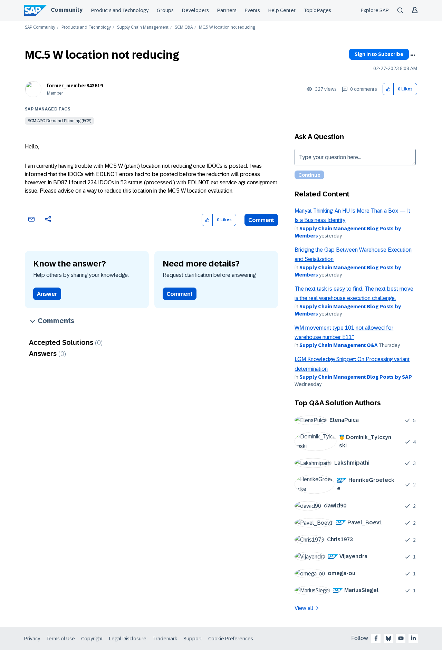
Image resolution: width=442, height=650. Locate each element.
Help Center (282, 10)
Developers (195, 10)
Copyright (92, 638)
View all (304, 608)
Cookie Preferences (230, 638)
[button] (388, 89)
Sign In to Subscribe (379, 54)
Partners (227, 10)
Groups (165, 10)
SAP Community (40, 27)
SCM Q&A (184, 27)
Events (252, 10)
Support (192, 638)
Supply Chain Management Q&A (338, 345)
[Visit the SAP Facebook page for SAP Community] (376, 638)
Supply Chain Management (143, 27)
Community (67, 10)
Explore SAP (375, 10)
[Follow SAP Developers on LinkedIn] (413, 638)
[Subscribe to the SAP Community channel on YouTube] (401, 638)
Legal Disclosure (127, 638)
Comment (261, 220)
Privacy (32, 638)
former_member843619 (75, 85)
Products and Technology (119, 10)
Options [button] (412, 55)
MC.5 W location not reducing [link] (227, 27)
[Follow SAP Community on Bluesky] (388, 638)
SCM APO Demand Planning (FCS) (59, 120)
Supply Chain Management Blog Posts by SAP (355, 377)
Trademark (165, 638)
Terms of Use (60, 638)
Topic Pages (317, 10)
